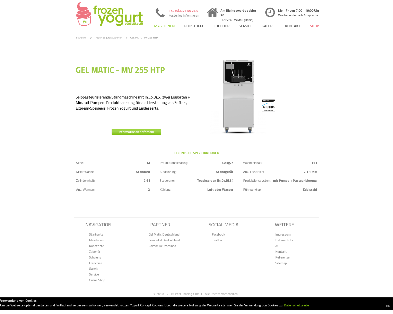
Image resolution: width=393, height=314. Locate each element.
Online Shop (97, 280)
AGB (278, 246)
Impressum (283, 234)
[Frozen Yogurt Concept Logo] (109, 14)
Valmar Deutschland (162, 246)
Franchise (95, 263)
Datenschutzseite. (296, 305)
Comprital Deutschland (164, 240)
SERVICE (245, 26)
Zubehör (94, 251)
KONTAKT (292, 26)
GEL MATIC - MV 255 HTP (144, 38)
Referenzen (283, 257)
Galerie (93, 268)
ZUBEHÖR (221, 26)
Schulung (95, 257)
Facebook (218, 234)
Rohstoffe (96, 246)
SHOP (314, 26)
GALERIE (269, 26)
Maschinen (96, 240)
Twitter (217, 240)
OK (388, 306)
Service (94, 274)
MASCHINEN (164, 26)
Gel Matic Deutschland (164, 234)
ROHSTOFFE (194, 26)
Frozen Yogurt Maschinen (108, 38)
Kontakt (281, 251)
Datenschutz (284, 240)
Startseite (81, 38)
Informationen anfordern (136, 132)
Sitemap (281, 263)
